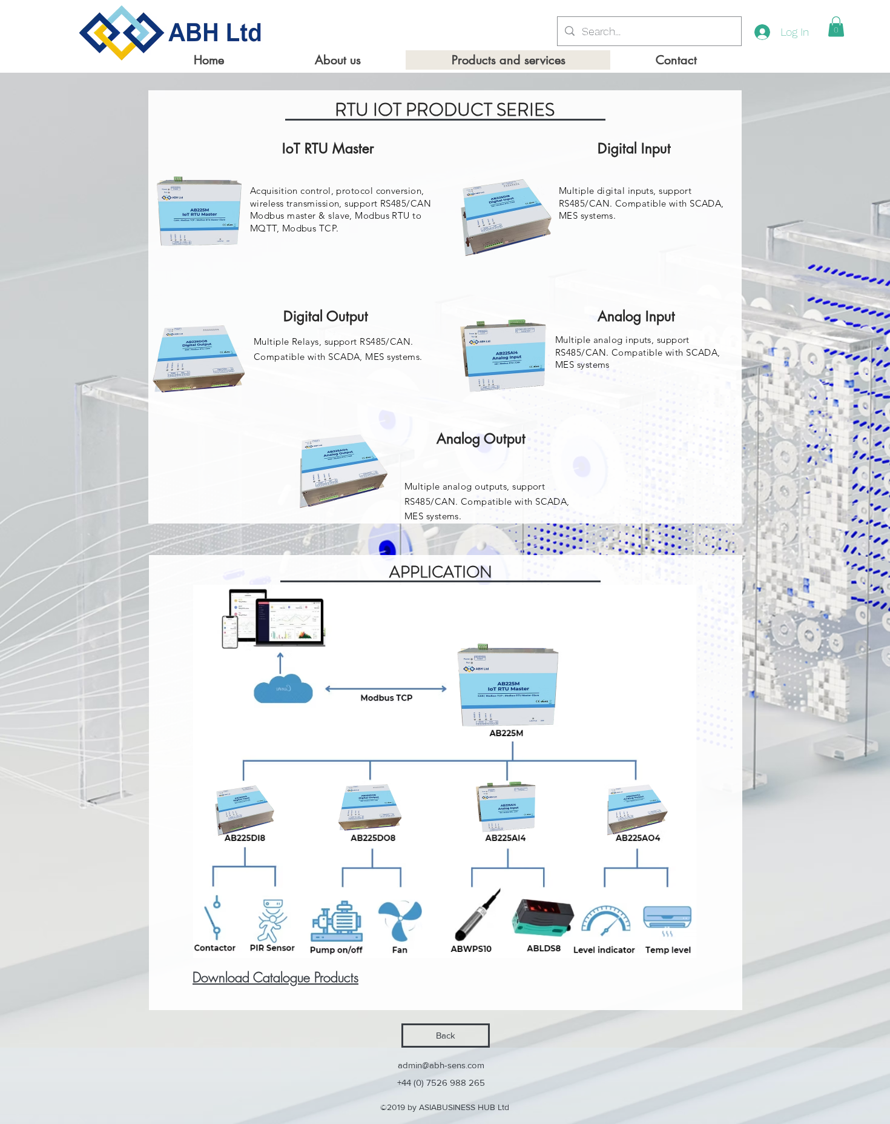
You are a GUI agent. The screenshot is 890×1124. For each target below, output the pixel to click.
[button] (836, 26)
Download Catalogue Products (275, 977)
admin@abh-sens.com (441, 1065)
